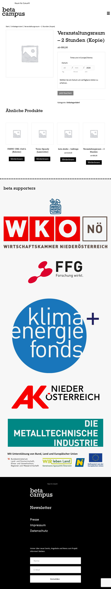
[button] (55, 579)
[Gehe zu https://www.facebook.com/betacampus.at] (32, 539)
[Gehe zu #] (44, 539)
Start (7, 26)
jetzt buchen (65, 93)
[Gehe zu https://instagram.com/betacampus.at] (38, 539)
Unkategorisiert (17, 26)
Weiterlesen (17, 159)
